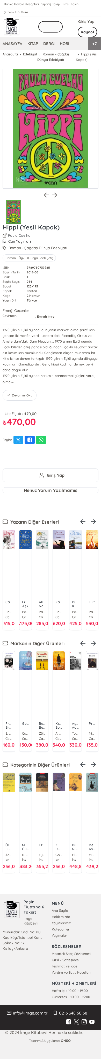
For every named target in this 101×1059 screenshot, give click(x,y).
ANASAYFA (12, 43)
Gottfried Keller (58, 855)
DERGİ (49, 43)
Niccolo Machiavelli (92, 733)
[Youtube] (92, 1022)
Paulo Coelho (19, 235)
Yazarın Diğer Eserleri (33, 522)
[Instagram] (84, 1022)
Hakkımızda (61, 917)
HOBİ (64, 43)
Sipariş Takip (50, 4)
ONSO (66, 1040)
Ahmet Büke (58, 733)
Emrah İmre (45, 316)
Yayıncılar (59, 935)
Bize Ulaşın (70, 4)
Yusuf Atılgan (75, 733)
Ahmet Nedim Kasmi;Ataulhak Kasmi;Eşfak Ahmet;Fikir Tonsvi (8, 855)
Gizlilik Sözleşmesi (65, 960)
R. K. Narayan (25, 855)
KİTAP (32, 43)
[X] (76, 1022)
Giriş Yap (86, 21)
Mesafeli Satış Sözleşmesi (71, 954)
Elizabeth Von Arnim (75, 855)
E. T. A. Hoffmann (8, 733)
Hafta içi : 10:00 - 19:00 (70, 991)
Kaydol (87, 32)
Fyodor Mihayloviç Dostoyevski (42, 855)
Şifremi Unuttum (16, 12)
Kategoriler (60, 929)
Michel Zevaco (92, 855)
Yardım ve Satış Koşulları (71, 972)
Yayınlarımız (61, 923)
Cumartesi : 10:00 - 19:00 (71, 997)
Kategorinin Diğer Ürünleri (39, 765)
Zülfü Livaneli (42, 733)
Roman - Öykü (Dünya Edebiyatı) (29, 258)
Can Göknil (25, 733)
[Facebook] (69, 1022)
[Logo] (12, 27)
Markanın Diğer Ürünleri (36, 643)
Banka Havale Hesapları (21, 4)
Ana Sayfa (60, 910)
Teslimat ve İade (64, 966)
